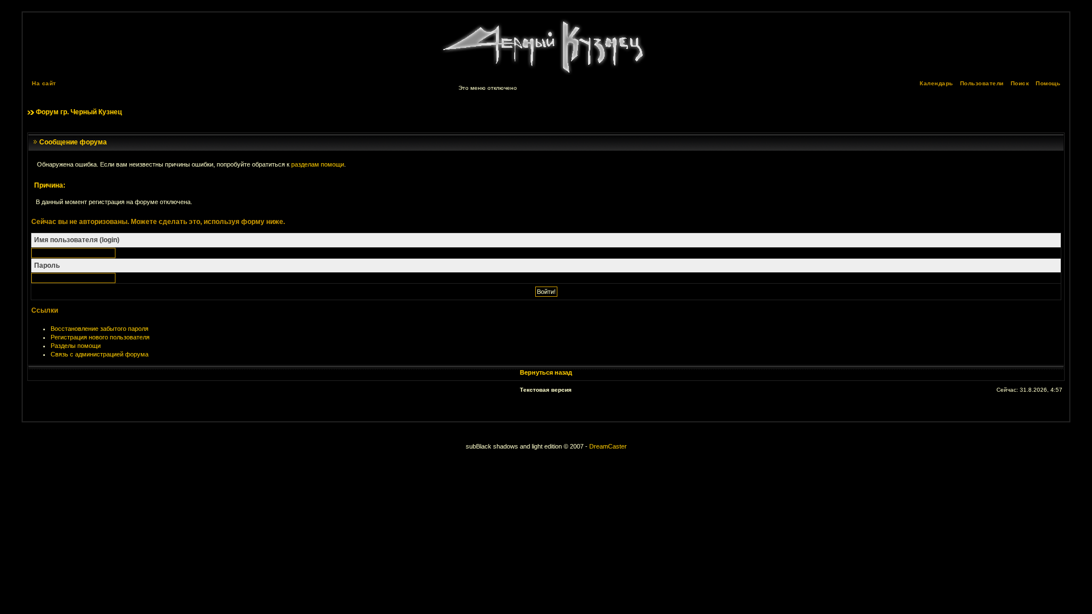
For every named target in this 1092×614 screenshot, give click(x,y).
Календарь (936, 83)
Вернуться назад (546, 372)
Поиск (1020, 83)
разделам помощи (317, 164)
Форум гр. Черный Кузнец (79, 112)
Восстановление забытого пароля (99, 328)
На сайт (44, 83)
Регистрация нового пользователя (100, 337)
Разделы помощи (76, 345)
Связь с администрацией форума (99, 354)
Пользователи (982, 83)
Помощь (1048, 83)
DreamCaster (608, 446)
